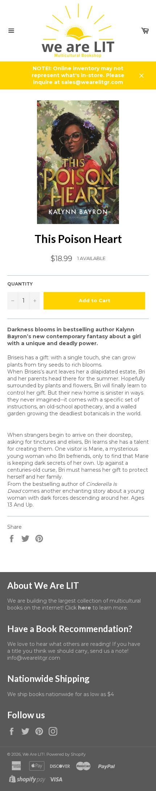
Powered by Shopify (66, 754)
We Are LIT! (33, 754)
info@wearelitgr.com (33, 658)
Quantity (20, 284)
